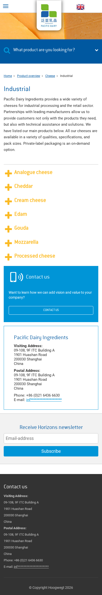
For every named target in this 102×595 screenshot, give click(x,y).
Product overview (28, 76)
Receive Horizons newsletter (51, 427)
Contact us (51, 310)
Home (8, 76)
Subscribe (51, 451)
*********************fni (44, 400)
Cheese (50, 76)
